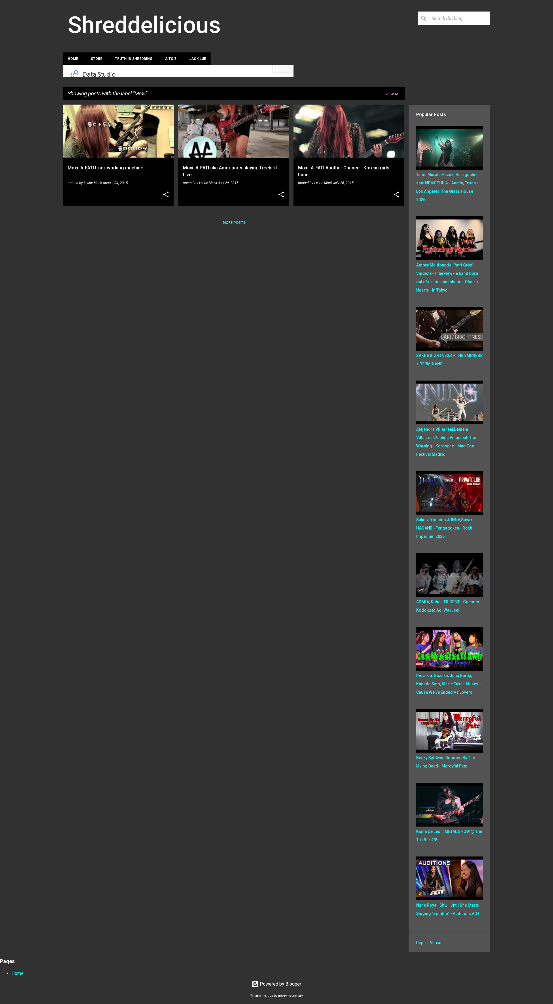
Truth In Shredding (133, 59)
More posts (234, 222)
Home (73, 59)
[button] (165, 195)
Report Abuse (428, 942)
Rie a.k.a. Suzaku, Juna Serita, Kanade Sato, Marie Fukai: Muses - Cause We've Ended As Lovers (448, 684)
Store (96, 59)
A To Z (171, 59)
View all (392, 94)
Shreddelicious (144, 25)
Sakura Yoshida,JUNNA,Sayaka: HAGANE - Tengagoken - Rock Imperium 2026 (446, 528)
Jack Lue (197, 59)
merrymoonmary (290, 996)
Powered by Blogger (280, 984)
